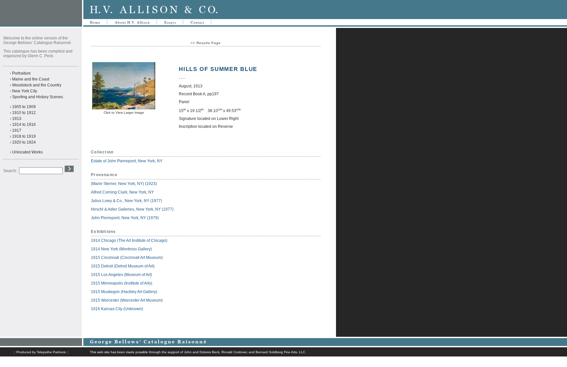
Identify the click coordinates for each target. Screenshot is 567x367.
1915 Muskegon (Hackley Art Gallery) (124, 291)
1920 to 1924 (24, 142)
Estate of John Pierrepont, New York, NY (126, 161)
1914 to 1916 (24, 124)
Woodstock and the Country (36, 85)
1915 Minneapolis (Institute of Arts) (121, 283)
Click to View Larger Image (124, 112)
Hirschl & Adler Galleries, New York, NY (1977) (132, 209)
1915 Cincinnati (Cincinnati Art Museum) (127, 257)
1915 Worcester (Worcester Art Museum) (127, 300)
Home (95, 22)
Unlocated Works (27, 152)
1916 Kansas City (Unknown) (117, 309)
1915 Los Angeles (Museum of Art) (121, 274)
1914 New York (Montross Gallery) (121, 249)
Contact (197, 22)
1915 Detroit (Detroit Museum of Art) (123, 266)
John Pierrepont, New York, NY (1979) (125, 218)
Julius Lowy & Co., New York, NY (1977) (126, 200)
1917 (16, 130)
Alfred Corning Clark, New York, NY (123, 192)
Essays (170, 22)
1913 (16, 118)
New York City (24, 91)
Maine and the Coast (30, 79)
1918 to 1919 (24, 136)
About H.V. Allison (132, 22)
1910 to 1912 (24, 112)
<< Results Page (206, 43)
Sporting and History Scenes (37, 97)
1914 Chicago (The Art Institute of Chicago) (129, 240)
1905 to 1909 (24, 106)
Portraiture (21, 73)
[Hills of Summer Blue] (123, 108)
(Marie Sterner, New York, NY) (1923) (124, 183)
